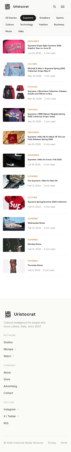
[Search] (54, 6)
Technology (26, 24)
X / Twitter (10, 416)
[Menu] (63, 7)
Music (8, 31)
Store (7, 379)
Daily (21, 31)
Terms (63, 442)
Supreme (28, 17)
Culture (9, 24)
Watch (7, 356)
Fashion (43, 24)
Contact (8, 392)
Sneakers (45, 17)
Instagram (10, 409)
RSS (6, 423)
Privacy (52, 442)
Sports (60, 17)
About (7, 372)
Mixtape (8, 349)
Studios (8, 342)
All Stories (11, 17)
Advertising (10, 386)
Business (59, 24)
